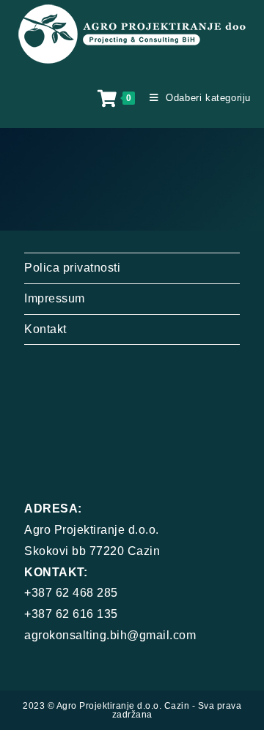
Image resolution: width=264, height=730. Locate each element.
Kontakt (45, 329)
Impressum (54, 298)
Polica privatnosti (72, 267)
